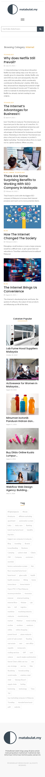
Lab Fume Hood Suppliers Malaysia (22, 350)
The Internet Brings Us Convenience (20, 289)
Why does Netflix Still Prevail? (19, 60)
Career (11, 172)
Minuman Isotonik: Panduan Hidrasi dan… (20, 419)
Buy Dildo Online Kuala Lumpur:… (20, 454)
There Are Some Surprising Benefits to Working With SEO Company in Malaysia (20, 182)
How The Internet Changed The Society (20, 236)
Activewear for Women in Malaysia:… (21, 385)
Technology (9, 54)
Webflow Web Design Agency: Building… (19, 488)
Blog (6, 172)
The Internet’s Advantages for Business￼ (16, 110)
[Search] (40, 29)
